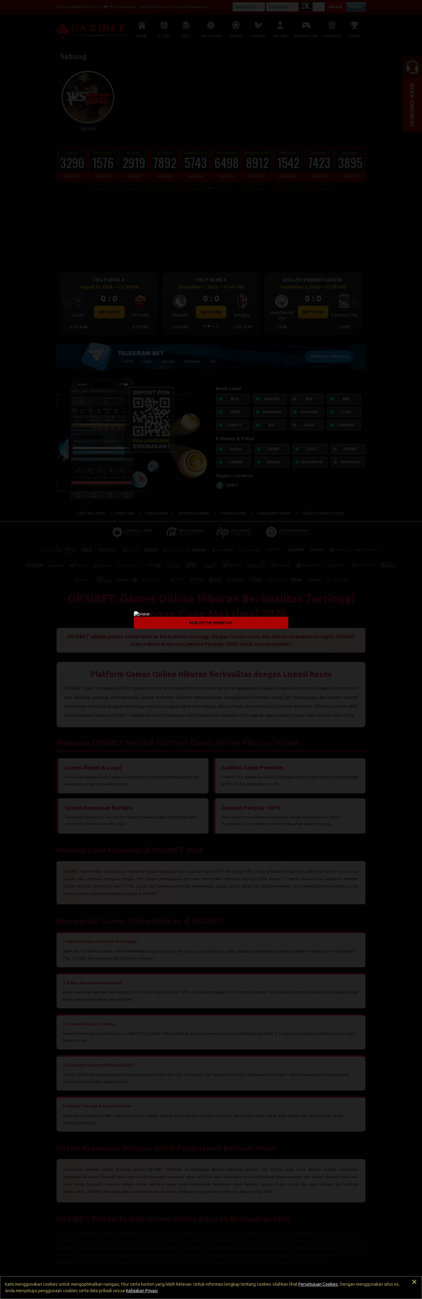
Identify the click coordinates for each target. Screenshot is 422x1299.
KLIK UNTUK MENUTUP (211, 623)
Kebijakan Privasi (142, 1290)
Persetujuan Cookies (318, 1284)
